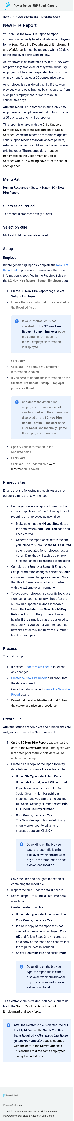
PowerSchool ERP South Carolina (36, 5)
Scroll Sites (22, 1115)
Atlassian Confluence (42, 1115)
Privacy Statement (13, 1105)
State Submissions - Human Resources (39, 16)
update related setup (38, 667)
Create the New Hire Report (29, 678)
